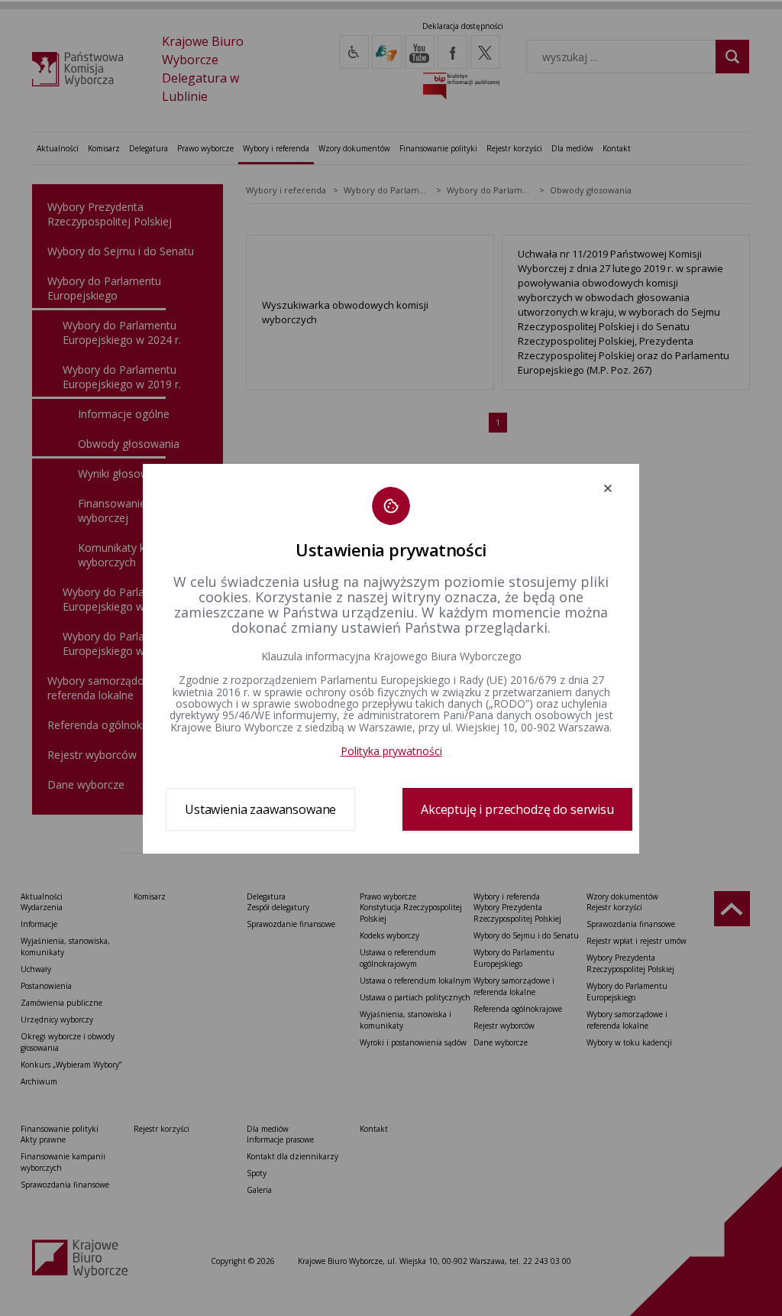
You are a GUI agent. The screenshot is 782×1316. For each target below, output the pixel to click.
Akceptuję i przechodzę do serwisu (517, 809)
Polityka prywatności (391, 751)
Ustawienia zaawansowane (260, 809)
